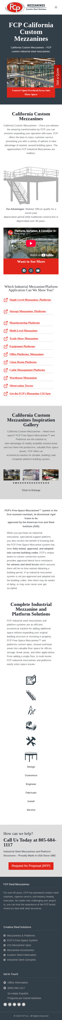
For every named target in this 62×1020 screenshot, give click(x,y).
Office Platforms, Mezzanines (27, 354)
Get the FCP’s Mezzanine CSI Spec (30, 393)
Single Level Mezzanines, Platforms (30, 299)
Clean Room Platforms (23, 362)
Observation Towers (21, 385)
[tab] (13, 483)
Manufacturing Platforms (25, 322)
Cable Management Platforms (27, 369)
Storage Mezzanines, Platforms (28, 311)
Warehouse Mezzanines (23, 377)
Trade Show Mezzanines (24, 338)
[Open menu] (56, 7)
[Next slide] (56, 474)
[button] (11, 474)
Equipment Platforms (22, 346)
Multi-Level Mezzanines (23, 330)
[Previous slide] (5, 474)
